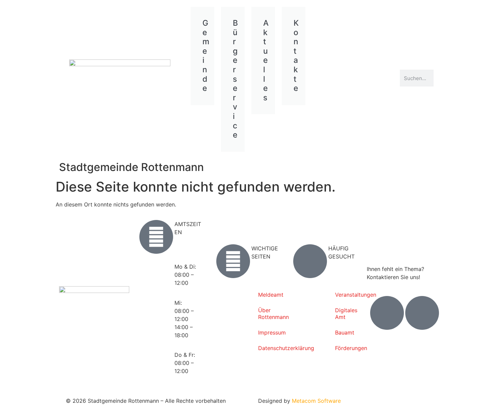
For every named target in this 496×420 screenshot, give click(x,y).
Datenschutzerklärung (269, 348)
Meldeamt (269, 294)
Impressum (269, 332)
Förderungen (346, 348)
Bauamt (344, 332)
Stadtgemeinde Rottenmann (131, 167)
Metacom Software (316, 400)
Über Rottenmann (269, 313)
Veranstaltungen (346, 294)
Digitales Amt (346, 313)
